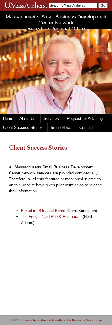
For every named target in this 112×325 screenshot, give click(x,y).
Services (51, 118)
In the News (61, 127)
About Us (27, 118)
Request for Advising (85, 118)
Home (8, 118)
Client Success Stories (23, 127)
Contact (86, 127)
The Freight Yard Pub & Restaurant (51, 216)
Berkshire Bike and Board (43, 210)
